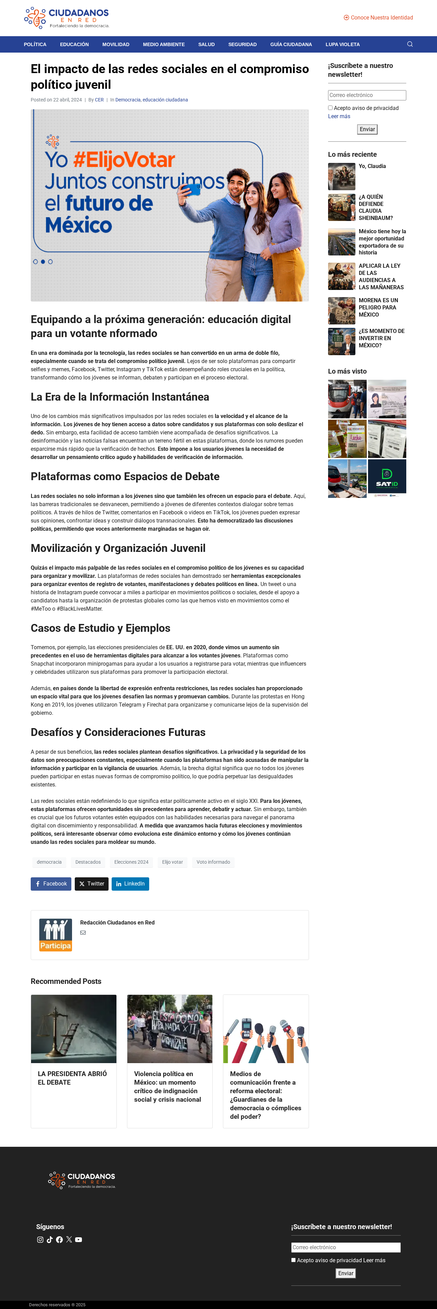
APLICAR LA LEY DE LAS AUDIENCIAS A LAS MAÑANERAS (381, 276)
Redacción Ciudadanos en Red (117, 922)
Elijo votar (172, 862)
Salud (206, 44)
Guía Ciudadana (291, 44)
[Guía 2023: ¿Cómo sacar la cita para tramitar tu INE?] (387, 399)
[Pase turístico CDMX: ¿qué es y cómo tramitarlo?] (387, 439)
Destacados (88, 862)
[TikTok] (50, 1240)
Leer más (339, 116)
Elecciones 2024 (131, 862)
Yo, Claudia (372, 166)
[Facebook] (59, 1240)
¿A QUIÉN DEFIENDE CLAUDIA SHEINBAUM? (376, 207)
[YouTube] (78, 1240)
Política (35, 44)
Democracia (128, 99)
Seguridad (242, 44)
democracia (49, 862)
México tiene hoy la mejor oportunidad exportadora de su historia (382, 242)
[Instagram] (40, 1240)
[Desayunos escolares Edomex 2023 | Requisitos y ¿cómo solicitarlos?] (347, 439)
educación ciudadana (165, 99)
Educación (74, 44)
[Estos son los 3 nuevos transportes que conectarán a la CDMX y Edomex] (347, 399)
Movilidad (115, 44)
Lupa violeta (343, 44)
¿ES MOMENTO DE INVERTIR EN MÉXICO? (382, 338)
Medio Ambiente (164, 44)
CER (99, 99)
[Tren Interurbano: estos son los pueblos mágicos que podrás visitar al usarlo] (347, 478)
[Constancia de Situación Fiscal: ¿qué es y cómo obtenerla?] (387, 478)
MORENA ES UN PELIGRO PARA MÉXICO (378, 307)
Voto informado (213, 862)
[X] (69, 1240)
